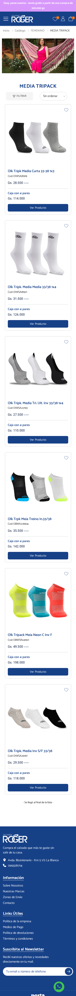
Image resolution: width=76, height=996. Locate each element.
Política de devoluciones (18, 933)
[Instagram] (14, 982)
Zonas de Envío (12, 897)
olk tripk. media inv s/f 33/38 (30, 751)
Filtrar (21, 96)
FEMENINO (38, 30)
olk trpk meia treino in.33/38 (29, 519)
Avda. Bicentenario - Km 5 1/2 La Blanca (33, 860)
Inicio (6, 30)
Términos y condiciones (18, 939)
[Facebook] (6, 982)
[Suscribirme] (68, 971)
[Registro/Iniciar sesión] (63, 18)
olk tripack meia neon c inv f (30, 635)
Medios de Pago (13, 927)
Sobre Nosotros (13, 885)
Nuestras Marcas (13, 891)
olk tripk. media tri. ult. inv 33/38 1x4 (35, 403)
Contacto (9, 903)
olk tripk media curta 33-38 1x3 (31, 171)
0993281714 (15, 865)
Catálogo (20, 30)
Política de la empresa (17, 921)
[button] (70, 18)
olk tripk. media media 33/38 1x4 (32, 287)
